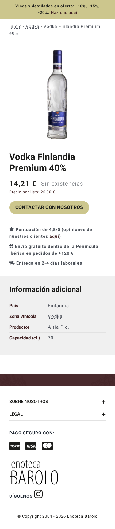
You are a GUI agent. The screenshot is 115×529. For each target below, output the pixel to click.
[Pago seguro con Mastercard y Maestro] (38, 494)
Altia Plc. (58, 327)
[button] (57, 401)
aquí (54, 236)
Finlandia (58, 305)
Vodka (33, 26)
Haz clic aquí (64, 12)
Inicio (15, 26)
